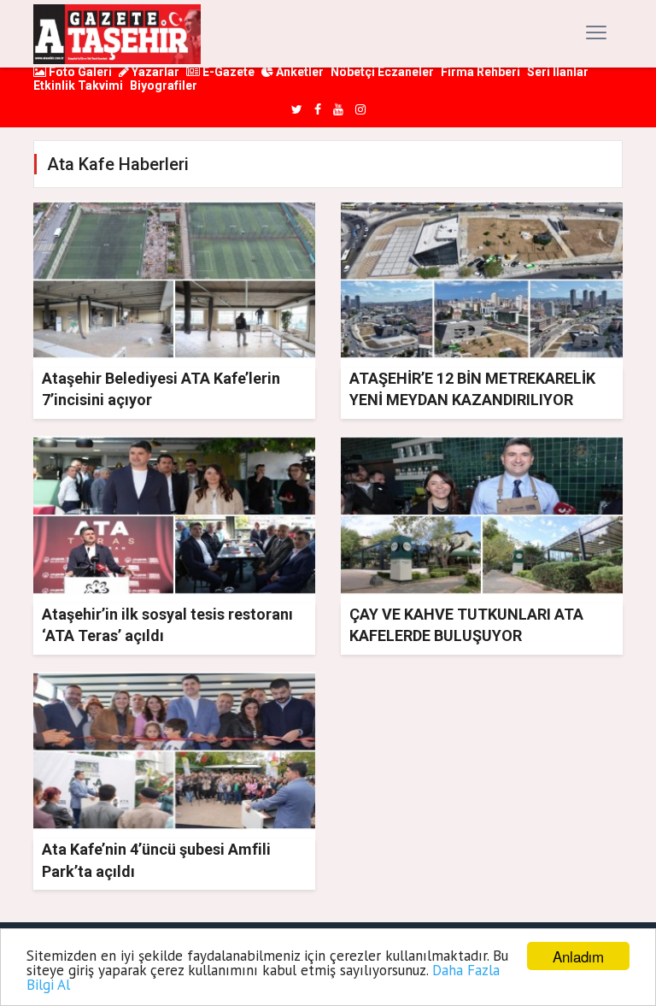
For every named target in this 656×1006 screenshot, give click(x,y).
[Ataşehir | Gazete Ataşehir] (117, 34)
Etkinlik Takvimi (78, 85)
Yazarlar (154, 72)
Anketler (298, 72)
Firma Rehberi (480, 72)
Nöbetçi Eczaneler (382, 72)
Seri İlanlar (558, 72)
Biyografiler (163, 85)
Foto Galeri (79, 72)
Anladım (578, 956)
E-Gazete (227, 72)
